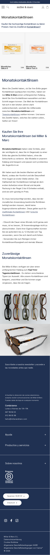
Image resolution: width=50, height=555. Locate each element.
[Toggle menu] (3, 7)
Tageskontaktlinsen (11, 114)
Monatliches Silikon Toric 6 (31, 67)
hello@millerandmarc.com (16, 419)
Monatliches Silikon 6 (6, 67)
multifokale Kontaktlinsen (13, 212)
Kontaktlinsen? (34, 27)
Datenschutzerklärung (13, 539)
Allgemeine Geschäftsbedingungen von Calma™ (23, 548)
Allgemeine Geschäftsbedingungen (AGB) (21, 545)
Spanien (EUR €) (14, 496)
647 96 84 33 (10, 412)
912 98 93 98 (10, 415)
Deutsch (11, 503)
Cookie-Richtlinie (11, 542)
